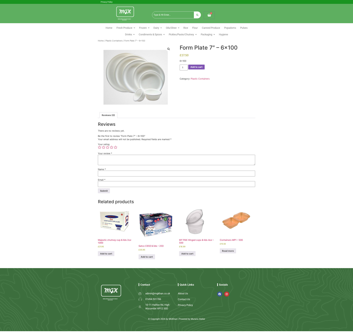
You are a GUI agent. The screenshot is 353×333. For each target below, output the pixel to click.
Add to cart (196, 67)
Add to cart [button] (106, 253)
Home (109, 27)
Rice (185, 27)
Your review (105, 153)
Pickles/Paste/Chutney (181, 34)
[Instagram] (226, 294)
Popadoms (230, 27)
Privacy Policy (107, 2)
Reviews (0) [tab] (108, 115)
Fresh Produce (124, 27)
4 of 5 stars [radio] (111, 147)
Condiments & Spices (150, 34)
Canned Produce (211, 27)
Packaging (206, 34)
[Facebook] (219, 294)
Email (101, 180)
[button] (125, 28)
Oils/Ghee (171, 27)
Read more (228, 250)
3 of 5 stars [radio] (107, 147)
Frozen (143, 27)
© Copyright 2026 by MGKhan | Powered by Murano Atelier (176, 319)
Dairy (156, 27)
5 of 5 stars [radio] (115, 147)
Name (102, 169)
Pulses (244, 27)
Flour (195, 27)
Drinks (128, 34)
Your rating (103, 144)
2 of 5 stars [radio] (103, 147)
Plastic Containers (114, 40)
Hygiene (223, 34)
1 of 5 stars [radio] (99, 147)
